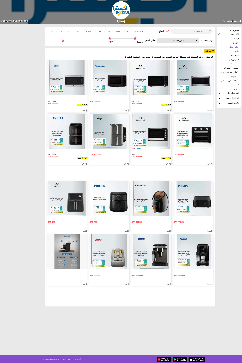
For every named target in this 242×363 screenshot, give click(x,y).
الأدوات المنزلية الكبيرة (230, 72)
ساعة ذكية (235, 55)
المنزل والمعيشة (232, 98)
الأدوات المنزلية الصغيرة (230, 81)
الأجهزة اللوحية (233, 64)
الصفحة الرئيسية (233, 21)
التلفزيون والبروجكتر (231, 68)
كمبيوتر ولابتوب (233, 59)
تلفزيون (236, 43)
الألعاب (236, 89)
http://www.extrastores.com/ (14, 21)
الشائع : (160, 31)
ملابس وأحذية (233, 103)
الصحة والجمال (233, 93)
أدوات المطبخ (234, 47)
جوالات (236, 38)
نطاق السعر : (149, 40)
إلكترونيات (235, 34)
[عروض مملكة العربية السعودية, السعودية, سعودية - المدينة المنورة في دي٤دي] (63, 40)
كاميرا (237, 85)
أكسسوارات (234, 76)
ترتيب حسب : (206, 40)
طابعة (237, 51)
